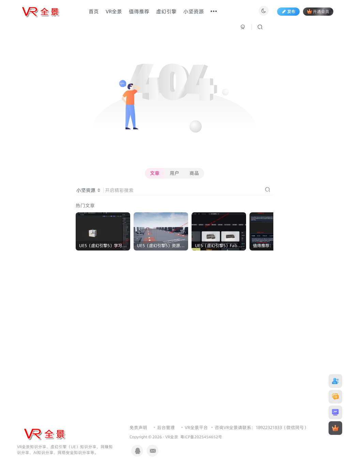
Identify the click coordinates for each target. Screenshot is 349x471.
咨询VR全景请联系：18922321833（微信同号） (261, 427)
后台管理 (166, 427)
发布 (291, 11)
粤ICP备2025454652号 (201, 437)
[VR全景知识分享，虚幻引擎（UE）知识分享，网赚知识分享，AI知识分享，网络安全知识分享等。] (44, 433)
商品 (194, 173)
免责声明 (138, 427)
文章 (155, 173)
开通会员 (321, 11)
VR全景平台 (196, 427)
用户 (174, 173)
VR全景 (171, 437)
